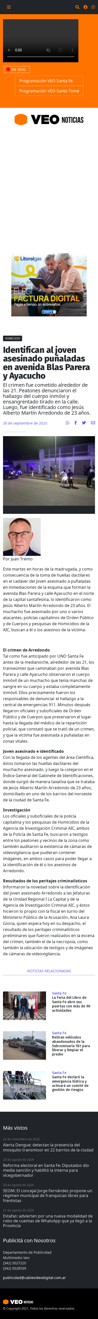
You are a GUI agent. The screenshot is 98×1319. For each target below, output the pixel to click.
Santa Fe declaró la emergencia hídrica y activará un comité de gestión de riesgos (70, 1083)
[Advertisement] (49, 183)
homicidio (12, 338)
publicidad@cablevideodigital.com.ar (34, 1277)
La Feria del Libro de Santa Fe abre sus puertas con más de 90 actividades (71, 1004)
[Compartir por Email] (93, 423)
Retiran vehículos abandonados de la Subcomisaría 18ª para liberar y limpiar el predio (71, 1046)
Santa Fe (59, 993)
